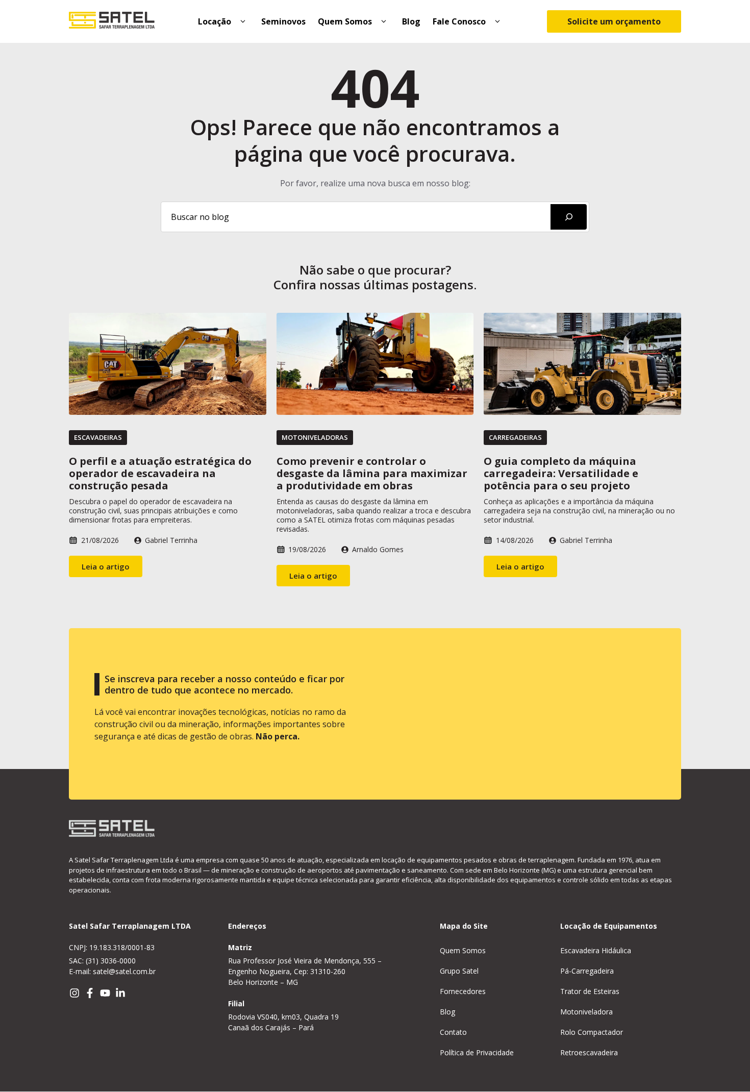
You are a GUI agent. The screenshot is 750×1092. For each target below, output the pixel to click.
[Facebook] (89, 993)
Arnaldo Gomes (378, 549)
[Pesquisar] (569, 217)
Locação (214, 21)
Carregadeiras (515, 437)
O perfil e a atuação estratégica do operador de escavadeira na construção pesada (160, 473)
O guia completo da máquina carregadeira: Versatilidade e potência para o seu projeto (561, 473)
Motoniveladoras (315, 437)
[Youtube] (105, 993)
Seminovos (283, 21)
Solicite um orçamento (614, 21)
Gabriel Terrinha (171, 540)
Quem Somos (345, 21)
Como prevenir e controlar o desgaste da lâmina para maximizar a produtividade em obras (372, 473)
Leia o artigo (106, 566)
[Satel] (112, 22)
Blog (411, 21)
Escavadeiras (98, 437)
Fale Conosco (459, 21)
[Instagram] (74, 993)
